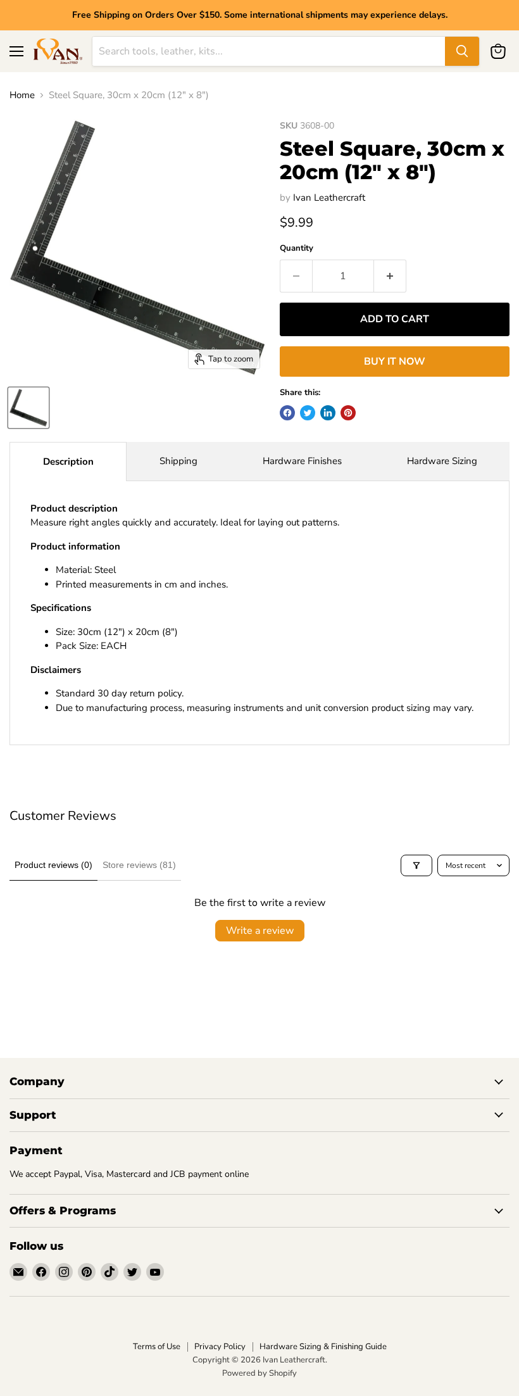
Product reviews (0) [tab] (53, 865)
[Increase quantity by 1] (390, 276)
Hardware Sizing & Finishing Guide (323, 1346)
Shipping (178, 461)
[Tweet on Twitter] (307, 412)
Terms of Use (156, 1346)
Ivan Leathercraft (329, 197)
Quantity (296, 248)
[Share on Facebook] (287, 412)
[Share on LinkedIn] (327, 412)
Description (68, 461)
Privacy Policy (220, 1346)
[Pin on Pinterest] (348, 412)
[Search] (462, 51)
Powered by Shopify (259, 1373)
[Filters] (416, 865)
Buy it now (394, 361)
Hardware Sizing (442, 461)
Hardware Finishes (302, 461)
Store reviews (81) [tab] (139, 865)
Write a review (260, 931)
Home (22, 95)
